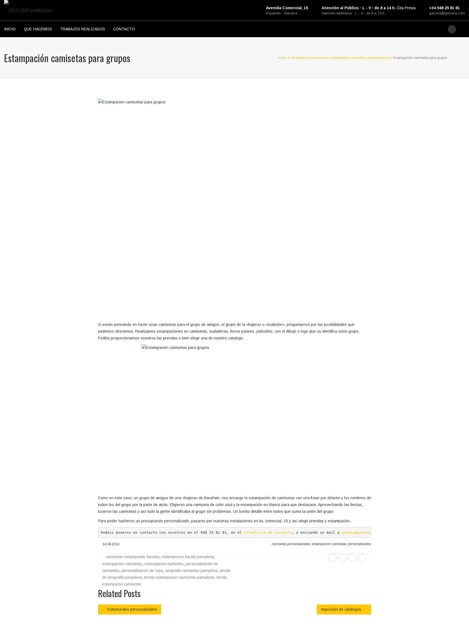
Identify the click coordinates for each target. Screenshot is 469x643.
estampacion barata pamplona (188, 557)
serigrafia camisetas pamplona (191, 570)
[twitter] (342, 557)
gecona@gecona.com (447, 13)
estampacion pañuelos (164, 564)
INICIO (10, 29)
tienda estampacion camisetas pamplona (179, 577)
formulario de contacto (268, 532)
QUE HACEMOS (38, 29)
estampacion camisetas (329, 544)
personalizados (359, 544)
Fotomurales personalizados (132, 609)
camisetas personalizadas (291, 544)
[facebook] (333, 557)
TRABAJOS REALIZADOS (82, 29)
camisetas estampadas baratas (133, 557)
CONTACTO (124, 29)
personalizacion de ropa (142, 570)
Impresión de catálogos (341, 609)
